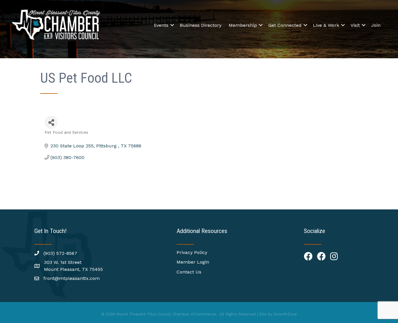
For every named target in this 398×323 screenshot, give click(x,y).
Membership (243, 25)
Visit (355, 25)
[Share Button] (51, 122)
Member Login (193, 262)
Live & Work (326, 25)
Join (376, 25)
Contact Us (189, 272)
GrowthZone (285, 314)
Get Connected (285, 25)
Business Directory (200, 25)
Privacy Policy (192, 252)
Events (161, 25)
